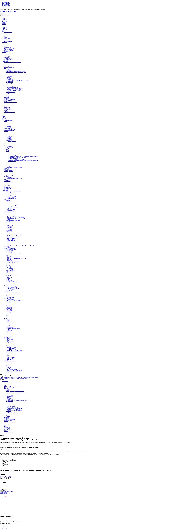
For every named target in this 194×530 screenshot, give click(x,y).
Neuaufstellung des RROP (12, 205)
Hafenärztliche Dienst (9, 76)
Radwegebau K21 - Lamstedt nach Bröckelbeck (14, 370)
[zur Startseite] (5, 15)
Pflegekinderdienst (9, 276)
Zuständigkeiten (9, 195)
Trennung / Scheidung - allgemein (11, 281)
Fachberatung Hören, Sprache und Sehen (13, 74)
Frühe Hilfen (8, 267)
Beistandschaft (8, 257)
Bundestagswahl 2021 (12, 141)
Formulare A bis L (9, 182)
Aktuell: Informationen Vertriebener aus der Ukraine (12, 62)
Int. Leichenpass (9, 230)
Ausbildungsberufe (9, 152)
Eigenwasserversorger (9, 219)
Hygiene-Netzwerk (9, 82)
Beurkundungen (9, 260)
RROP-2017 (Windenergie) (12, 207)
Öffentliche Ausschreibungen (9, 50)
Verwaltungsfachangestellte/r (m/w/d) (14, 158)
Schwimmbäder (8, 91)
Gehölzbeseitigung (9, 309)
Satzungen (8, 125)
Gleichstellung (6, 97)
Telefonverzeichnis (7, 54)
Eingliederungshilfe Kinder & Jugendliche (13, 261)
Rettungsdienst (8, 340)
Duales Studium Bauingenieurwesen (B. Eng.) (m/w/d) (17, 157)
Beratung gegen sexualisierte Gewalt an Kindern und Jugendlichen (17, 258)
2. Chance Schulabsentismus (9, 330)
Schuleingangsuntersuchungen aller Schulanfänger (14, 90)
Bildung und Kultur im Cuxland (11, 344)
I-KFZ (3, 20)
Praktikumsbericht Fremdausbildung (16, 153)
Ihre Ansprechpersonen (10, 304)
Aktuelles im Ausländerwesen (5, 29)
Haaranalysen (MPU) (9, 75)
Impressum (4, 23)
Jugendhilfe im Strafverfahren (11, 270)
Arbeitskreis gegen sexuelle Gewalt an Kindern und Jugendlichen (16, 253)
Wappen (5, 40)
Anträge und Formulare (10, 197)
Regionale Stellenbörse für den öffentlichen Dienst (14, 178)
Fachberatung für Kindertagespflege (12, 263)
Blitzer (7, 365)
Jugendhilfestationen (9, 271)
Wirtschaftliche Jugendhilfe (10, 284)
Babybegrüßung (9, 255)
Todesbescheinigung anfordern (11, 240)
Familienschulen (9, 264)
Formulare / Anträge (7, 181)
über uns (7, 303)
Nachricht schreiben (3, 492)
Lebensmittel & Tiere (7, 298)
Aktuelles (3, 18)
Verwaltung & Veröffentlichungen (5, 42)
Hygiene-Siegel (10, 228)
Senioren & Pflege (7, 108)
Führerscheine (8, 366)
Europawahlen (8, 135)
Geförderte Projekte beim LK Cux (9, 48)
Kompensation (8, 311)
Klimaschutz (6, 101)
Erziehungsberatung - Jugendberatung (12, 262)
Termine (7, 151)
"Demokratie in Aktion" (12, 349)
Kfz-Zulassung (8, 367)
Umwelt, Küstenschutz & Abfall (9, 112)
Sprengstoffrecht (9, 342)
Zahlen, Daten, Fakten (8, 41)
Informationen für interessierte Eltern (12, 163)
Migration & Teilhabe (7, 104)
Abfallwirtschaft (7, 56)
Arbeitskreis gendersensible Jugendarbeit (12, 254)
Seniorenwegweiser (9, 336)
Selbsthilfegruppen (9, 355)
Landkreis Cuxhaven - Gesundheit (5, 476)
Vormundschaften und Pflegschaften (12, 283)
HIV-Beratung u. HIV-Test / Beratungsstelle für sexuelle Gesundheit (17, 80)
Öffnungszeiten (4, 21)
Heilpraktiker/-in (9, 78)
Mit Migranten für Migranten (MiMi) (12, 87)
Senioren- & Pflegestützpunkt (11, 335)
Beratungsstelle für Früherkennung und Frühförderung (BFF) (16, 72)
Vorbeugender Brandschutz (10, 209)
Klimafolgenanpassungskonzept (11, 287)
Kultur (5, 103)
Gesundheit (6, 68)
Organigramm (6, 145)
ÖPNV (5, 106)
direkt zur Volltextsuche (6, 3)
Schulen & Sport (7, 107)
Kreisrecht (6, 123)
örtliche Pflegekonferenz (10, 334)
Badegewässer (8, 70)
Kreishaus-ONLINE (13, 377)
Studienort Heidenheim (14, 155)
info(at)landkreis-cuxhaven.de (8, 491)
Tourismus (6, 111)
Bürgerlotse (6, 36)
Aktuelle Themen (9, 193)
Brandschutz (8, 338)
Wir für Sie (4, 52)
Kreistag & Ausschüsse (8, 34)
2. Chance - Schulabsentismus (9, 280)
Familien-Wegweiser (9, 265)
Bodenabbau (8, 306)
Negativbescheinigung (10, 275)
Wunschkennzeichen (9, 372)
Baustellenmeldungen (7, 47)
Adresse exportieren (3, 493)
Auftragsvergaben (9, 174)
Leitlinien (7, 295)
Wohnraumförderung (9, 210)
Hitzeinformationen (9, 79)
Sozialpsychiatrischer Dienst (10, 92)
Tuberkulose (8, 95)
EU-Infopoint (6, 60)
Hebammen (8, 77)
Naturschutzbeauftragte (10, 313)
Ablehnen (2, 13)
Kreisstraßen (8, 368)
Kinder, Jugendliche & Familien (9, 99)
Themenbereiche (5, 61)
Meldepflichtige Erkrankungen (11, 86)
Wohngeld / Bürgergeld (10, 359)
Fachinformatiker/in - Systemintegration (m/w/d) (16, 159)
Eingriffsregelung (9, 307)
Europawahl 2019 (11, 136)
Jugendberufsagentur (9, 269)
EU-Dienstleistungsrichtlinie (8, 59)
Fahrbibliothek (8, 293)
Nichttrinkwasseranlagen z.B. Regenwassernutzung (14, 88)
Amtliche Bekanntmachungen (5, 377)
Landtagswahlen (9, 138)
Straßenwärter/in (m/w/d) (12, 161)
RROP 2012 (10, 206)
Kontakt (3, 22)
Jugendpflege (8, 272)
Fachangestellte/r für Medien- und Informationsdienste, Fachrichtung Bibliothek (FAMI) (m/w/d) (23, 160)
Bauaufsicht (8, 200)
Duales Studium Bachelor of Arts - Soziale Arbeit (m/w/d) (17, 154)
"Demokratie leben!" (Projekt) (11, 347)
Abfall (7, 362)
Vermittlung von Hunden (10, 299)
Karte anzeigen (2, 487)
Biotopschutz (8, 305)
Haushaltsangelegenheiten (8, 49)
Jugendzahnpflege (9, 84)
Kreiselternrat (8, 331)
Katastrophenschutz (9, 339)
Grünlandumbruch (9, 310)
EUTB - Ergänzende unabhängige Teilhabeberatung (14, 351)
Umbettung (8, 96)
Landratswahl (8, 137)
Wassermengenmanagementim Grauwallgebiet (10, 290)
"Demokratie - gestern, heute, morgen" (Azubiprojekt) (15, 167)
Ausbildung (6, 45)
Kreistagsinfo (29, 377)
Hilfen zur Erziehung (9, 268)
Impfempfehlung (9, 83)
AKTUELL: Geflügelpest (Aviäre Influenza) (13, 300)
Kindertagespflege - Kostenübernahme (12, 273)
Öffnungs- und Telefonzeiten (11, 194)
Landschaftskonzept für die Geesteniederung (13, 288)
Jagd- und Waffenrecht (10, 341)
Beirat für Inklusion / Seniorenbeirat (10, 65)
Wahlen (5, 39)
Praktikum (8, 166)
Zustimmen (2, 14)
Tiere (7, 316)
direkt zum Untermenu (6, 5)
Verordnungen (8, 126)
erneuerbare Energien (9, 308)
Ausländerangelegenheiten (10, 302)
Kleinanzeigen (6, 57)
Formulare (37, 377)
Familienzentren (9, 266)
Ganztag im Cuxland (7, 66)
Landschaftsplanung (9, 312)
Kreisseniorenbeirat (9, 333)
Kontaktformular (7, 480)
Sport (7, 332)
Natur (5, 105)
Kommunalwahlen (9, 139)
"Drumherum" (8, 165)
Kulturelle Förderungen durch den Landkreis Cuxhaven (15, 294)
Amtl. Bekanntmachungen (8, 44)
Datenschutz (4, 24)
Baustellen (25, 377)
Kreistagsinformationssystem (9, 35)
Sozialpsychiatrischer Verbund (11, 93)
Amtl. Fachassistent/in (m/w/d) (13, 162)
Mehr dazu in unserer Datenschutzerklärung (8, 11)
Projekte (7, 315)
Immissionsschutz (9, 208)
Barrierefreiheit (6, 46)
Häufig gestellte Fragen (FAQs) (11, 196)
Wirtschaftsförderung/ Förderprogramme (10, 433)
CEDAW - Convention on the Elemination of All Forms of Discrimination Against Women (20, 245)
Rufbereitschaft (8, 278)
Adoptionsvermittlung (9, 250)
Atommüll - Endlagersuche (8, 192)
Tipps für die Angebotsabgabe (11, 175)
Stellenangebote (6, 51)
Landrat (5, 37)
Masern (7, 85)
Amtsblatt (8, 148)
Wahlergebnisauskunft (10, 134)
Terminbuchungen (5, 19)
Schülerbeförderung (9, 327)
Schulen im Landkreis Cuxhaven (11, 326)
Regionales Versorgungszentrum (11, 354)
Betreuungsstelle (5, 528)
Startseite (3, 17)
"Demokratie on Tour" (12, 348)
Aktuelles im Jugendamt (10, 252)
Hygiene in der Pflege (9, 81)
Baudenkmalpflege (9, 201)
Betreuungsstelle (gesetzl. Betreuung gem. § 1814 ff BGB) (15, 218)
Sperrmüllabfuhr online (8, 58)
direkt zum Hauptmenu (6, 4)
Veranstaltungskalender (10, 297)
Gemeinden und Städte (8, 32)
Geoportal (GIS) (7, 55)
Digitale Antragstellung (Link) (11, 198)
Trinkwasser (8, 94)
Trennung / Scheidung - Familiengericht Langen (14, 282)
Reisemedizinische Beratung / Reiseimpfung (13, 89)
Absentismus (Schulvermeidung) (11, 249)
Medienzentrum (8, 324)
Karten (5, 121)
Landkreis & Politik (4, 31)
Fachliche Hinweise (9, 352)
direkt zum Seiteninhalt (6, 6)
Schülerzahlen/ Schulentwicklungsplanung (13, 328)
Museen (7, 296)
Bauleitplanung (8, 202)
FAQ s (9, 242)
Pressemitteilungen (7, 38)
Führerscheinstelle (5, 527)
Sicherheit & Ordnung (8, 109)
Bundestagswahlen (9, 140)
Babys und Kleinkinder (10, 256)
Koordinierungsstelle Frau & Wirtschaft (10, 102)
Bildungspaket (8, 345)
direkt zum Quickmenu (6, 2)
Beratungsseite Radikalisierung (11, 343)
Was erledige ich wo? (7, 180)
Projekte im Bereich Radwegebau (11, 369)
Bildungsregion (8, 259)
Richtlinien (8, 124)
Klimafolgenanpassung (8, 100)
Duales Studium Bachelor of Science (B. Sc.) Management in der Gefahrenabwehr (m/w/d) (23, 156)
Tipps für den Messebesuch (10, 164)
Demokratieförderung (9, 321)
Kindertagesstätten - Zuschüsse (11, 274)
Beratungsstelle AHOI (10, 251)
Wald (7, 317)
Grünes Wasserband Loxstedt (11, 286)
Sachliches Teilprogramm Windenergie (14, 203)
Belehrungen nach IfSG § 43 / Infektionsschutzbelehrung (15, 71)
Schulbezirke (8, 325)
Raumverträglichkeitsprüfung (13, 204)
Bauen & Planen (7, 64)
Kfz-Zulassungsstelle (5, 526)
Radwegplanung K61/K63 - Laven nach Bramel (14, 371)
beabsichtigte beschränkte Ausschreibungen (13, 173)
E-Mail (1, 480)
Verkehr (5, 113)
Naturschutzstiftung (9, 314)
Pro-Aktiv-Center (9, 277)
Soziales (5, 110)
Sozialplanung (8, 356)
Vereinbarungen (9, 127)
